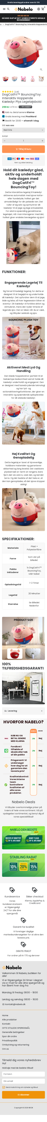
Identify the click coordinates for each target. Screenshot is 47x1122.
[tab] (23, 711)
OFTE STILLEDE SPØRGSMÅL (16, 1028)
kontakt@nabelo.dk (13, 1004)
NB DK (31, 1108)
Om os (5, 1048)
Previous (4, 51)
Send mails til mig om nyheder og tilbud (22, 1087)
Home (5, 1015)
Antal (5, 136)
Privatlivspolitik (9, 1040)
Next (42, 51)
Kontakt (6, 1023)
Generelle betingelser (13, 1032)
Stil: (8, 125)
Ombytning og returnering (15, 1044)
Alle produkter (9, 1019)
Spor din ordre (9, 1036)
